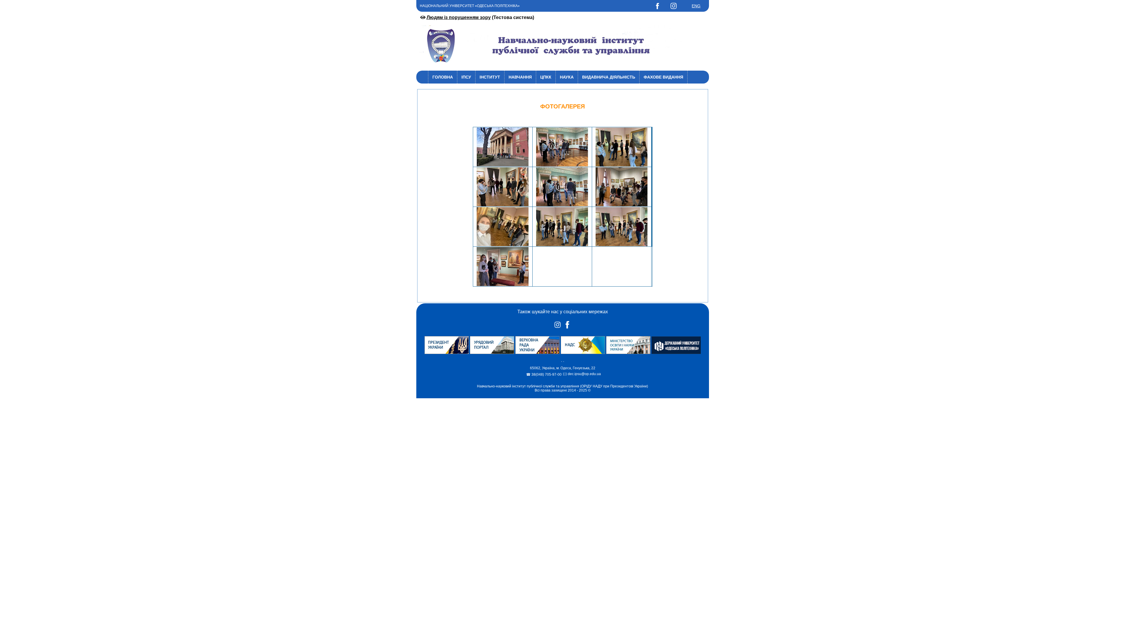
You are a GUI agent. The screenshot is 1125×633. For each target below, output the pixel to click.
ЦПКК (545, 77)
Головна (442, 77)
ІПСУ (466, 77)
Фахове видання (663, 77)
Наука (567, 77)
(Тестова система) (480, 17)
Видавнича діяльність (608, 77)
